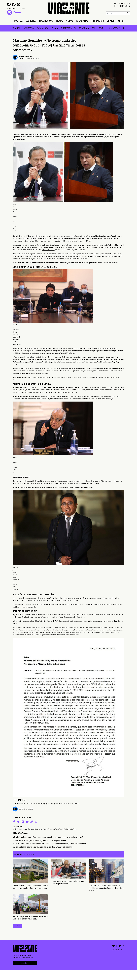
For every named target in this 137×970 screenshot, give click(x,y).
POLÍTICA (18, 21)
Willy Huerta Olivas (71, 829)
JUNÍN (76, 28)
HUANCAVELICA (43, 28)
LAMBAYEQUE (104, 28)
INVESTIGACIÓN (46, 21)
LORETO (118, 28)
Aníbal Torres (17, 829)
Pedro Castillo (59, 829)
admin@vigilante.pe (118, 950)
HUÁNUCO (59, 28)
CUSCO (30, 28)
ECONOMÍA (31, 21)
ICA (68, 28)
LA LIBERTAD (89, 28)
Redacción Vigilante (25, 56)
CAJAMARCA (17, 28)
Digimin (25, 829)
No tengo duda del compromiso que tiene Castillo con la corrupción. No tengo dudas (62, 359)
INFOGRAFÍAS (82, 21)
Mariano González (48, 829)
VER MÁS (17, 926)
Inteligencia (38, 829)
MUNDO (59, 21)
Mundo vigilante (12, 8)
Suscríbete (24, 963)
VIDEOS (69, 21)
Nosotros (22, 8)
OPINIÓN (111, 21)
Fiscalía (30, 829)
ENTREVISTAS (97, 21)
